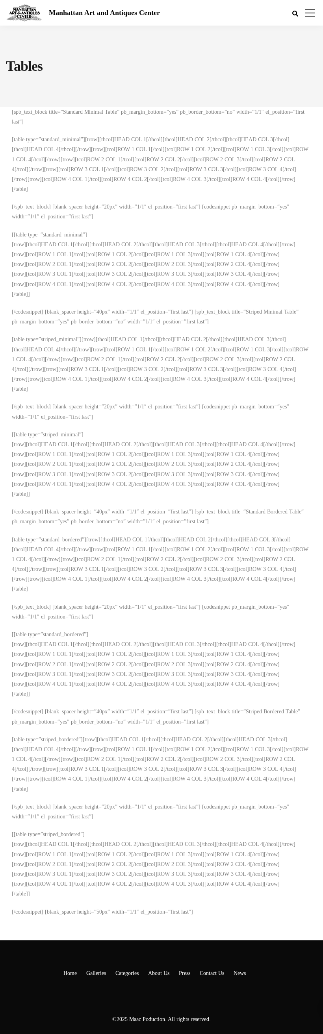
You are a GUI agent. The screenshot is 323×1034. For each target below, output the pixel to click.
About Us (158, 973)
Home (70, 973)
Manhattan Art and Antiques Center (104, 13)
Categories (127, 973)
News (240, 973)
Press (184, 973)
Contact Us (212, 973)
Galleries (96, 973)
